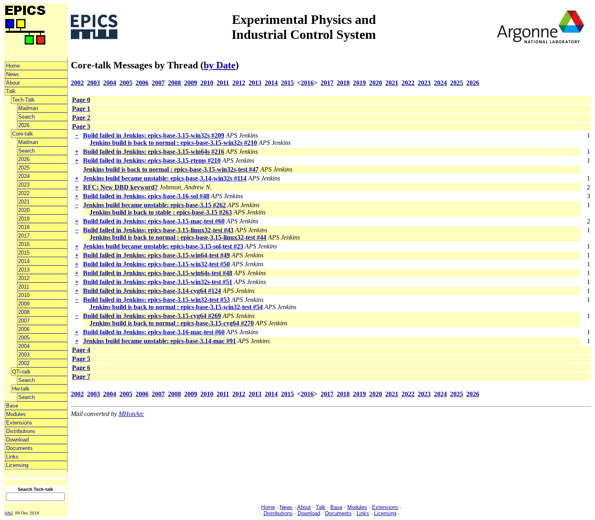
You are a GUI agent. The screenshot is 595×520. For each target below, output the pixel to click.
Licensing (17, 465)
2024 (24, 176)
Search (26, 117)
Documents (19, 448)
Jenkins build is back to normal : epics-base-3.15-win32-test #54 (176, 307)
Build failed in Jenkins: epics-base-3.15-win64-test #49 (156, 255)
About (13, 83)
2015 (24, 253)
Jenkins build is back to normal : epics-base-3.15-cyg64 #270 (171, 323)
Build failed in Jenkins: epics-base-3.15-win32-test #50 (156, 264)
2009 (24, 304)
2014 (24, 261)
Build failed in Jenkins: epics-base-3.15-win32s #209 (153, 135)
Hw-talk (21, 389)
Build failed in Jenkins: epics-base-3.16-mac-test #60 (154, 332)
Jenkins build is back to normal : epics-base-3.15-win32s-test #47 (171, 169)
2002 (24, 363)
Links (12, 457)
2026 (24, 125)
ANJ (9, 513)
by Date (220, 65)
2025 (24, 168)
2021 (24, 202)
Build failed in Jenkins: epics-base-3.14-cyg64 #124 (152, 290)
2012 (24, 278)
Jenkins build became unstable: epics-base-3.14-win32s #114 (164, 178)
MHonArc (131, 413)
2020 (24, 210)
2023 (24, 185)
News (12, 74)
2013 (24, 270)
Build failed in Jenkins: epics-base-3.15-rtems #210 (152, 160)
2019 (24, 219)
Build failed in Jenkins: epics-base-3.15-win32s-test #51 (157, 281)
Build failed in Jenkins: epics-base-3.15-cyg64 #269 (152, 315)
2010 (24, 295)
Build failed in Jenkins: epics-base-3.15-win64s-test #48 (157, 273)
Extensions (19, 423)
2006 (24, 329)
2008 (24, 312)
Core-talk (22, 134)
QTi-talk (21, 372)
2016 (24, 244)
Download (17, 440)
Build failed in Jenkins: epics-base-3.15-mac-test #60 (154, 221)
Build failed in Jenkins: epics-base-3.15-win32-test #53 (156, 299)
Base (12, 406)
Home (13, 66)
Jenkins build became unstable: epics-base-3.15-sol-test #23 (163, 246)
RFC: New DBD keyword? (120, 187)
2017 (24, 236)
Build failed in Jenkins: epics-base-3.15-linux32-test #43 (158, 230)
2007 (24, 321)
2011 (23, 287)
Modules (16, 414)
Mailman (28, 108)
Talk (11, 91)
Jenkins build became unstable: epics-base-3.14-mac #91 (159, 340)
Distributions (20, 431)
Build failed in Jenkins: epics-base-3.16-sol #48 (146, 196)
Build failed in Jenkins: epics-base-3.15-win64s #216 (153, 151)
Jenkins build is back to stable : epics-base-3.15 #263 (160, 212)
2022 (24, 193)
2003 (24, 355)
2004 (24, 346)
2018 (24, 227)
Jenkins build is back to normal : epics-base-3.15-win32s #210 (173, 142)
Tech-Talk (23, 100)
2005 (24, 338)
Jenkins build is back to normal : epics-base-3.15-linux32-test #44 (177, 237)
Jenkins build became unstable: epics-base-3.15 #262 (154, 205)
